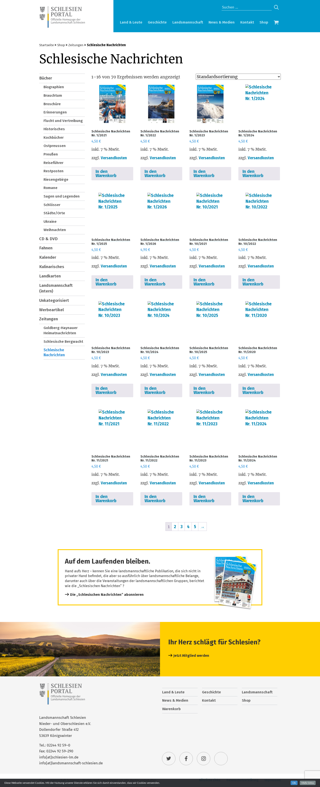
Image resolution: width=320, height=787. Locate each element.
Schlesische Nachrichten (54, 353)
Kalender (47, 257)
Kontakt (247, 22)
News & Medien (222, 22)
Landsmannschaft (187, 22)
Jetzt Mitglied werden (191, 656)
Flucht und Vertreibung (63, 120)
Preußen (51, 154)
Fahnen (45, 247)
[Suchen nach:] (247, 7)
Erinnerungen (55, 112)
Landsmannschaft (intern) (56, 288)
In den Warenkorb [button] (106, 173)
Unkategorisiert (54, 300)
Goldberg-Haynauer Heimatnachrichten (61, 330)
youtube (221, 758)
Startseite (46, 45)
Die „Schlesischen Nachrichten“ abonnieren (107, 595)
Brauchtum (53, 95)
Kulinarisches (51, 266)
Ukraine (50, 221)
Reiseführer (54, 162)
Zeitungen (75, 45)
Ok (294, 783)
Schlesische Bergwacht (63, 341)
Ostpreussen (55, 146)
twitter (168, 758)
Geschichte (157, 22)
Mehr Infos (307, 783)
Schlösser (52, 205)
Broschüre (52, 104)
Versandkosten (114, 158)
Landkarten (50, 276)
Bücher (45, 78)
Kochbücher (54, 137)
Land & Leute (131, 22)
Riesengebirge (56, 179)
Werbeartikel (51, 309)
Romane (50, 188)
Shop (263, 22)
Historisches (54, 129)
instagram (203, 758)
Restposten (54, 171)
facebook (186, 758)
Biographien (54, 87)
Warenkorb (276, 23)
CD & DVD (48, 238)
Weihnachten (55, 230)
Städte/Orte (54, 213)
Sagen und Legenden (62, 196)
